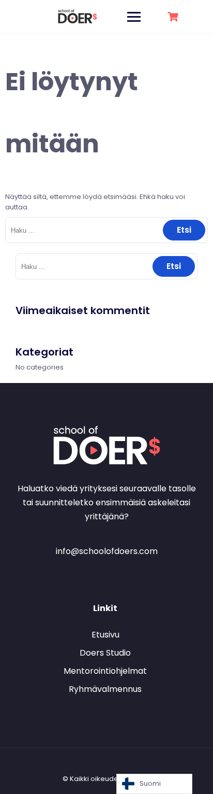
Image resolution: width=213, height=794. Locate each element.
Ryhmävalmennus (105, 689)
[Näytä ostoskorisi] (174, 17)
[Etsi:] (106, 230)
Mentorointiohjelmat (105, 671)
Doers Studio (105, 653)
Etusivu (105, 635)
